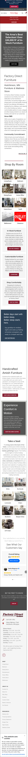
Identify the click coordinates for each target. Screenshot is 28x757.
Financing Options (6, 716)
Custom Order (5, 700)
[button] (2, 572)
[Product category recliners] (8, 512)
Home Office (5, 675)
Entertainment (5, 672)
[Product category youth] (20, 204)
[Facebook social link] (3, 655)
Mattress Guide (6, 727)
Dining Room (5, 669)
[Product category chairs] (20, 498)
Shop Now (14, 6)
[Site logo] (14, 13)
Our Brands (5, 705)
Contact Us (5, 689)
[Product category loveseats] (8, 498)
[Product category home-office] (20, 190)
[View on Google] (5, 569)
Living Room (5, 664)
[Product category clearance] (20, 218)
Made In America (6, 702)
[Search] (22, 13)
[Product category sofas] (8, 484)
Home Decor (5, 677)
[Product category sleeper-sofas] (20, 512)
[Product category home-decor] (8, 204)
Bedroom (4, 667)
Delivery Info (5, 714)
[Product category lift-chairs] (8, 526)
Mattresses (5, 680)
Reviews (4, 697)
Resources (5, 711)
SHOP (3, 661)
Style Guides (5, 724)
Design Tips (5, 722)
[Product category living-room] (8, 176)
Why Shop (4, 694)
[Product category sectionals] (20, 484)
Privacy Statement (6, 719)
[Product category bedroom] (20, 176)
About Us (5, 686)
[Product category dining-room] (8, 190)
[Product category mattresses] (8, 218)
